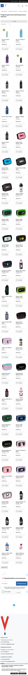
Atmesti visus (22, 673)
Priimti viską (14, 673)
